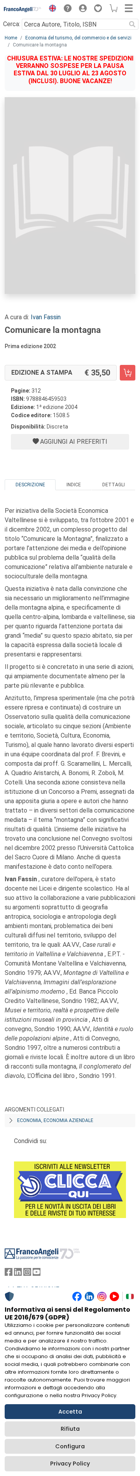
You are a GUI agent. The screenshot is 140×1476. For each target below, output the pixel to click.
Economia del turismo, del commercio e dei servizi (78, 38)
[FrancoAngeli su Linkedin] (18, 1273)
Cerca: (11, 24)
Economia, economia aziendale (55, 1120)
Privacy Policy (70, 1463)
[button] (50, 9)
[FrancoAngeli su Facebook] (8, 1273)
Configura (70, 1446)
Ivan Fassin (46, 317)
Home (11, 38)
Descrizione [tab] (30, 484)
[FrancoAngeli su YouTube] (36, 1273)
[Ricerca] (132, 24)
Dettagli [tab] (113, 484)
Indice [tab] (73, 484)
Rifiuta (70, 1429)
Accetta (70, 1412)
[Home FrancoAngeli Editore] (23, 9)
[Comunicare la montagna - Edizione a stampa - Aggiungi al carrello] (127, 373)
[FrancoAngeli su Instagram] (27, 1273)
